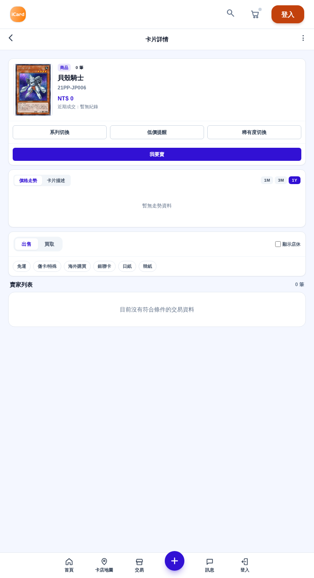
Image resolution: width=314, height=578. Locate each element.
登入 (287, 14)
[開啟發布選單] (174, 561)
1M (267, 180)
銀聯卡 (104, 266)
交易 (139, 570)
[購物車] (255, 14)
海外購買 (77, 266)
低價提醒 (157, 132)
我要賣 (157, 154)
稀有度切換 (254, 132)
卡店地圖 (104, 570)
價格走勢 (28, 180)
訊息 (209, 570)
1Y (294, 180)
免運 (21, 266)
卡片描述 (56, 180)
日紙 (127, 266)
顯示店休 (292, 244)
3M (281, 180)
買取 (49, 244)
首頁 (69, 570)
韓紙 (147, 266)
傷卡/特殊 (47, 266)
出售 (26, 244)
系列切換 (60, 132)
